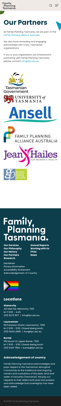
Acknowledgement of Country (20, 272)
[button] (56, 5)
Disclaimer (9, 263)
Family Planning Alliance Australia (22, 35)
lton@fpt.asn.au (32, 331)
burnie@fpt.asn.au (33, 347)
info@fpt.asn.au (30, 61)
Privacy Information (14, 266)
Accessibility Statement (17, 269)
